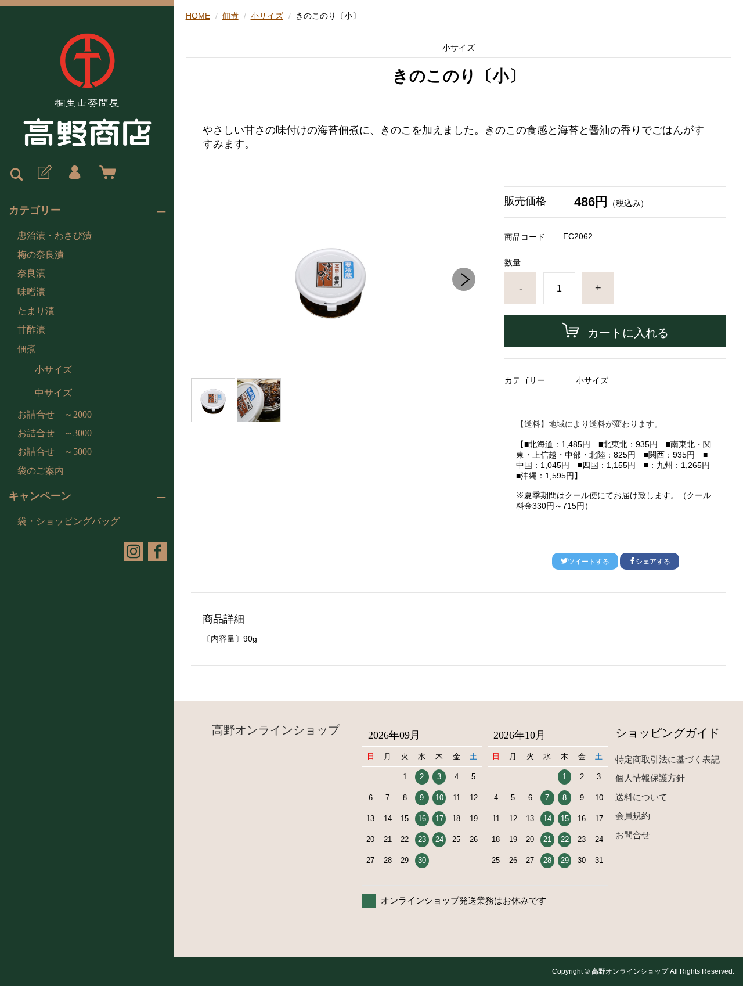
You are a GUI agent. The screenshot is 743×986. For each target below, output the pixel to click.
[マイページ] (74, 173)
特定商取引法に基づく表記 (667, 759)
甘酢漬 (31, 329)
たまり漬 (36, 311)
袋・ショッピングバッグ (68, 521)
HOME (198, 15)
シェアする (653, 561)
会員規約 (632, 816)
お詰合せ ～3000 (54, 433)
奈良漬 (31, 273)
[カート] (105, 173)
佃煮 (26, 349)
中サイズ (53, 393)
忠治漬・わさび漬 (54, 235)
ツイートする (588, 561)
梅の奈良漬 (40, 255)
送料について (641, 797)
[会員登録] (43, 173)
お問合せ (632, 835)
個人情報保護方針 (650, 778)
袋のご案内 (40, 471)
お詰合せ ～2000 (54, 414)
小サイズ (53, 370)
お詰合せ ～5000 (54, 451)
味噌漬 (31, 292)
